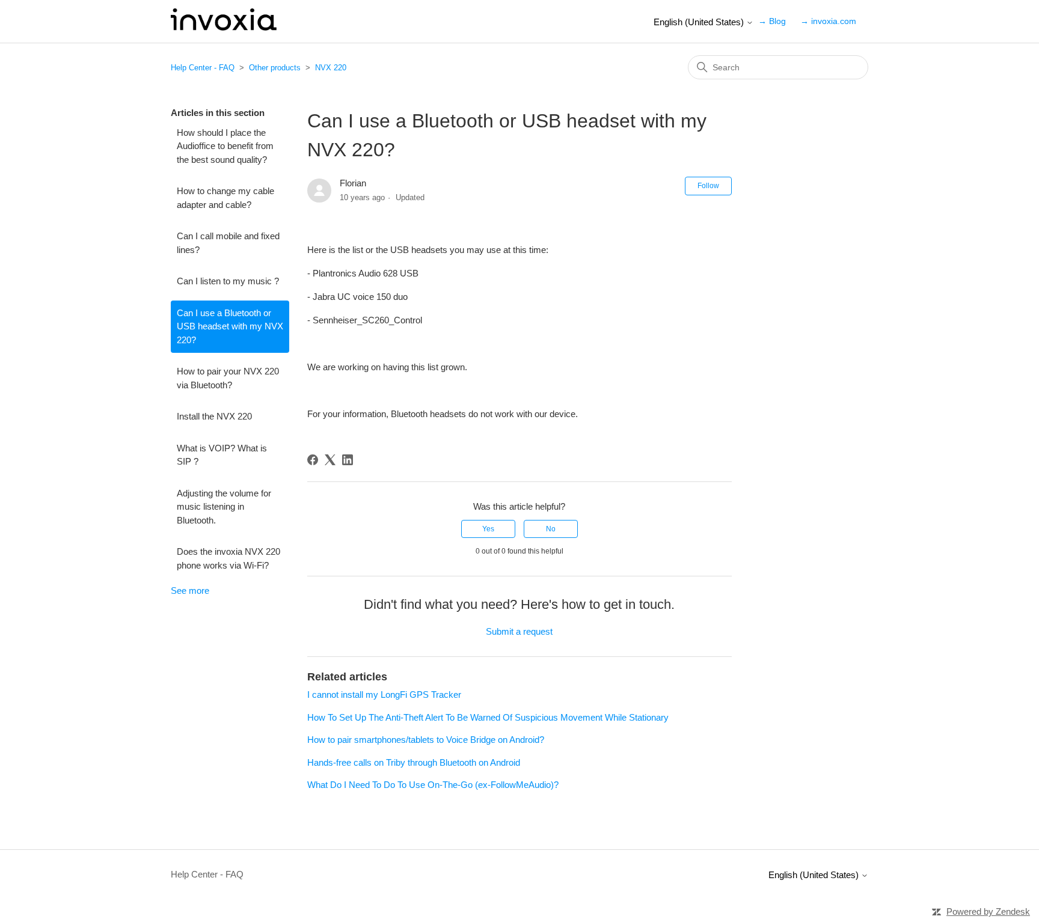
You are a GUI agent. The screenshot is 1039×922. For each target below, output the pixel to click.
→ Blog (772, 21)
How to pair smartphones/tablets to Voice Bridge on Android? (425, 739)
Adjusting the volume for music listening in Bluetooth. (224, 506)
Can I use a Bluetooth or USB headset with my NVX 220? (230, 326)
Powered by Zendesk (988, 911)
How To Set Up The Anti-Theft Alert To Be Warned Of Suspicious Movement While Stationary (488, 717)
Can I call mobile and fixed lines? (228, 243)
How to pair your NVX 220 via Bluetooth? (228, 378)
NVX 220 (330, 67)
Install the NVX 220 (214, 416)
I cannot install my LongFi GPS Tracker (384, 694)
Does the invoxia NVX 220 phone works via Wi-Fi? (228, 558)
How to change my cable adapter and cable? (225, 198)
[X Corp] (330, 459)
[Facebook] (312, 459)
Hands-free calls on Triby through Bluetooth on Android (413, 762)
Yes (488, 529)
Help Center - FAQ (202, 67)
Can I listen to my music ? (228, 281)
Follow (708, 186)
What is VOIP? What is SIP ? (222, 455)
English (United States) (700, 22)
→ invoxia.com (828, 21)
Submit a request (519, 631)
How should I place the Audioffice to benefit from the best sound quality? (225, 146)
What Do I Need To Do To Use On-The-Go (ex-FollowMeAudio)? (433, 785)
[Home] (224, 27)
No (551, 529)
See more (190, 590)
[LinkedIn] (347, 459)
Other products (275, 67)
